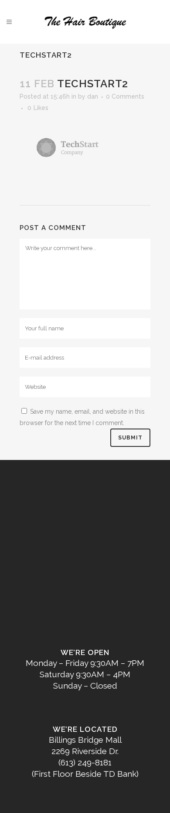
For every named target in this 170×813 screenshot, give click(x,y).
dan (92, 96)
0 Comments (125, 96)
